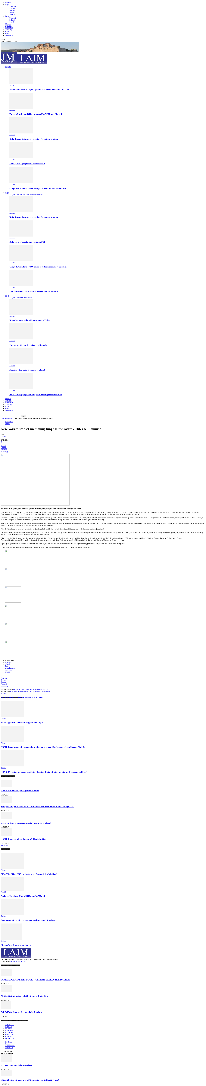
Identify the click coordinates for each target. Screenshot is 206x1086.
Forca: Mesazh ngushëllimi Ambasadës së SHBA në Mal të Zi (36, 114)
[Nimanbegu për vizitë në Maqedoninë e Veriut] (21, 314)
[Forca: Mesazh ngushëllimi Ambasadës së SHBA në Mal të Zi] (21, 108)
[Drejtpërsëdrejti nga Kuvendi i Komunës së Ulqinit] (12, 890)
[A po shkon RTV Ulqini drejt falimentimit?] (6, 786)
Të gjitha (12, 194)
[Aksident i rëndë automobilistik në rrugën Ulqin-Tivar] (6, 992)
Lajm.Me (8, 3)
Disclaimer (8, 1042)
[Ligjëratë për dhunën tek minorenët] (11, 939)
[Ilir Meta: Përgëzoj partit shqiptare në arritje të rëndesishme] (21, 388)
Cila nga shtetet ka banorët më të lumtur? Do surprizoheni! (30, 691)
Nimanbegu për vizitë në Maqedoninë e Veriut (29, 320)
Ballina (3, 418)
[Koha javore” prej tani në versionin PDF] (21, 158)
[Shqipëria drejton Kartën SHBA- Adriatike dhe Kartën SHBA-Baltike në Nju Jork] (6, 802)
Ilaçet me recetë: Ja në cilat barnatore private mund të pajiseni (28, 920)
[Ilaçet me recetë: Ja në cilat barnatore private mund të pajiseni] (12, 914)
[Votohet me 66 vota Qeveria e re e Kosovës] (21, 339)
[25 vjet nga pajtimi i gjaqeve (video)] (6, 1061)
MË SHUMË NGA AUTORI (32, 697)
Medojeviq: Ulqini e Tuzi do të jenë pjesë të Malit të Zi (31, 689)
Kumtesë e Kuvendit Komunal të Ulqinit (27, 370)
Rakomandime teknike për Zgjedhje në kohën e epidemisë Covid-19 (39, 89)
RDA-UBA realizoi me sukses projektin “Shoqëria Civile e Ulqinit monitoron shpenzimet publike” (44, 772)
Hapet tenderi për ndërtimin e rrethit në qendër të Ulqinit (26, 823)
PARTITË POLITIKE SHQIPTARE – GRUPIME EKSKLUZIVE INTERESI (35, 980)
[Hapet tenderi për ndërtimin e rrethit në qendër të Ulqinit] (6, 819)
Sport (7, 31)
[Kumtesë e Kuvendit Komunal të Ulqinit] (21, 364)
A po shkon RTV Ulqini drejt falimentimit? (20, 791)
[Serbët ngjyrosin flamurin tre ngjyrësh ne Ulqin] (12, 716)
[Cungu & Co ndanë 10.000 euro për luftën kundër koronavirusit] (21, 182)
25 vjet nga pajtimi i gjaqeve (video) (16, 1065)
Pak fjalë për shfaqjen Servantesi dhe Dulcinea (21, 1012)
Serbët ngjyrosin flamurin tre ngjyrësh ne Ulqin (22, 722)
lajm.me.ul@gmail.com (18, 961)
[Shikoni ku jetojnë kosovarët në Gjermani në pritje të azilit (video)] (6, 1076)
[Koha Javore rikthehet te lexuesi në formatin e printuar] (21, 133)
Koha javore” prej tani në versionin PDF (27, 164)
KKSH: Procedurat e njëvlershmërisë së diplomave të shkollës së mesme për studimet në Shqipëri (43, 747)
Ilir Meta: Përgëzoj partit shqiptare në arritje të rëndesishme (35, 394)
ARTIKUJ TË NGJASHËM (11, 697)
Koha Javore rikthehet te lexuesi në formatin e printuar (33, 139)
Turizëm (12, 14)
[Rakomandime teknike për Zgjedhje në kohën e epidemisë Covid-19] (21, 83)
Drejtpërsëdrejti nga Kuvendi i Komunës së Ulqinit (23, 896)
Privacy (7, 1044)
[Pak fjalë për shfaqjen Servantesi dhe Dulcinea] (6, 1008)
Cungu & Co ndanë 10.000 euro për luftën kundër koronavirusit (37, 188)
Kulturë (12, 8)
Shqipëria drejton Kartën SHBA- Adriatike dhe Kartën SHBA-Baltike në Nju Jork (37, 806)
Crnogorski (9, 35)
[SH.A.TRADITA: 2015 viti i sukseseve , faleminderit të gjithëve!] (12, 868)
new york (8, 670)
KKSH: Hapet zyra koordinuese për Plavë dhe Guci (23, 839)
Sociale (11, 12)
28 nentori (8, 662)
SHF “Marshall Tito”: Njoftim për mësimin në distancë (33, 291)
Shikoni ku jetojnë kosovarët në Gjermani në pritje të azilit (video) (30, 1080)
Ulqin (7, 4)
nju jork (7, 672)
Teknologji (8, 30)
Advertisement (10, 1046)
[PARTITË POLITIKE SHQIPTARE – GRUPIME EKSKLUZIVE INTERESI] (6, 976)
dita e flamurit (9, 668)
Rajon (7, 16)
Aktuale (12, 85)
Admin (3, 436)
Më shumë (4, 845)
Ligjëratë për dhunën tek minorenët (16, 945)
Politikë (12, 10)
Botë (6, 666)
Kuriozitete (9, 28)
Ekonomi (12, 6)
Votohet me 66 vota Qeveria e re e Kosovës (28, 345)
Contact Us (9, 1048)
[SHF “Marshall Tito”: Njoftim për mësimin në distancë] (21, 285)
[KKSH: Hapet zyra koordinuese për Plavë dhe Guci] (6, 835)
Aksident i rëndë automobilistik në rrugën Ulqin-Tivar (25, 996)
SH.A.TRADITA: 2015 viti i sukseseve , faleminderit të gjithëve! (29, 874)
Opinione (8, 26)
